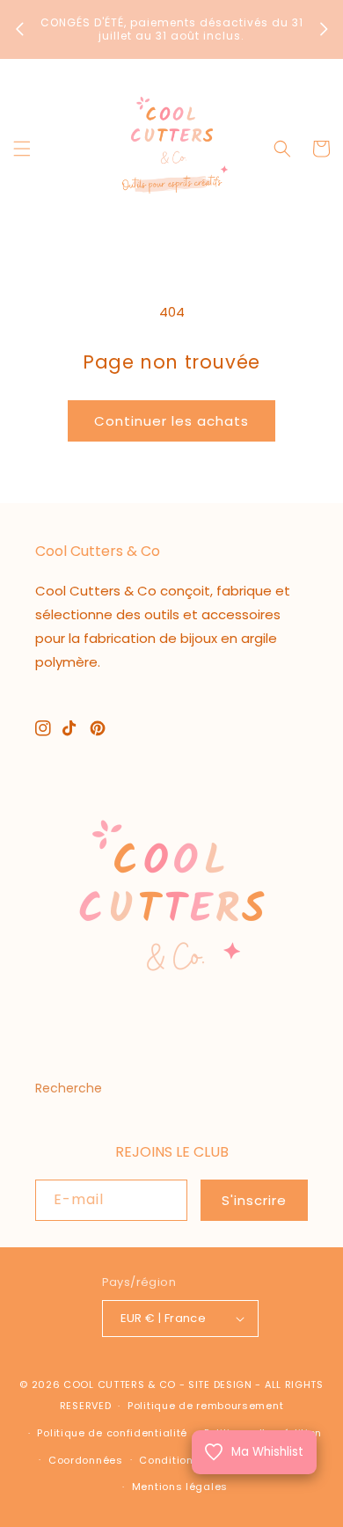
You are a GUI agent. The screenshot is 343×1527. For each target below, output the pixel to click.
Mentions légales (180, 1487)
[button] (22, 148)
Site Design (220, 1384)
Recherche (68, 1088)
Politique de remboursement (205, 1406)
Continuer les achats (171, 421)
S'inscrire (254, 1200)
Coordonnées (85, 1460)
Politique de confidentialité (112, 1433)
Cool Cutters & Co (119, 1384)
